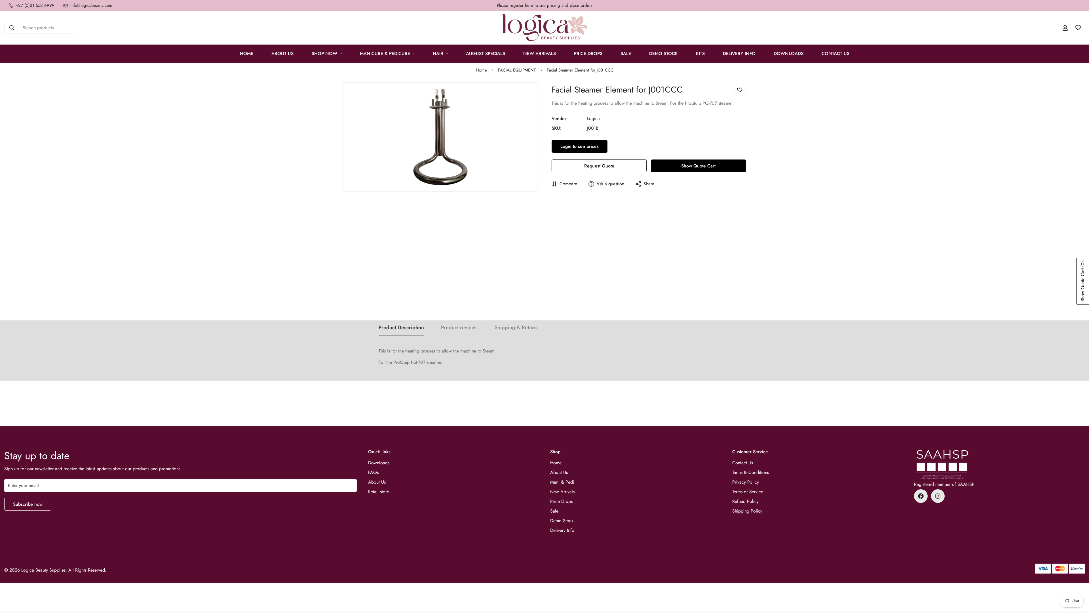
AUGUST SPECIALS (485, 53)
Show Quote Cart (698, 166)
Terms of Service (747, 491)
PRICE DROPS (588, 53)
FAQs (373, 472)
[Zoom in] (532, 94)
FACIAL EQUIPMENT (517, 70)
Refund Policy (745, 501)
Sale (554, 511)
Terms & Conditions (750, 472)
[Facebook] (921, 496)
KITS (700, 53)
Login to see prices (579, 146)
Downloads (788, 53)
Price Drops (561, 501)
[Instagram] (938, 496)
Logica (593, 118)
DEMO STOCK (663, 53)
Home (246, 53)
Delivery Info (739, 53)
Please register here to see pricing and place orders (544, 5)
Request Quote (599, 166)
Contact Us (835, 53)
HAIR (438, 53)
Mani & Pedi (562, 482)
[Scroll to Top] (1077, 582)
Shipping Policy (747, 511)
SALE (626, 53)
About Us (282, 53)
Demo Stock (561, 520)
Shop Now (324, 53)
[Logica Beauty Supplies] (544, 28)
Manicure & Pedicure (385, 53)
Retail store (378, 491)
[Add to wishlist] (739, 90)
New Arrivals (539, 53)
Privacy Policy (745, 482)
